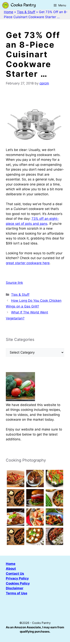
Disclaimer (14, 588)
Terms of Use (16, 593)
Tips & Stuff (26, 12)
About (11, 568)
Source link (14, 283)
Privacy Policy (17, 578)
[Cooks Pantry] (19, 5)
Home (8, 12)
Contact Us (15, 573)
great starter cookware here (28, 263)
